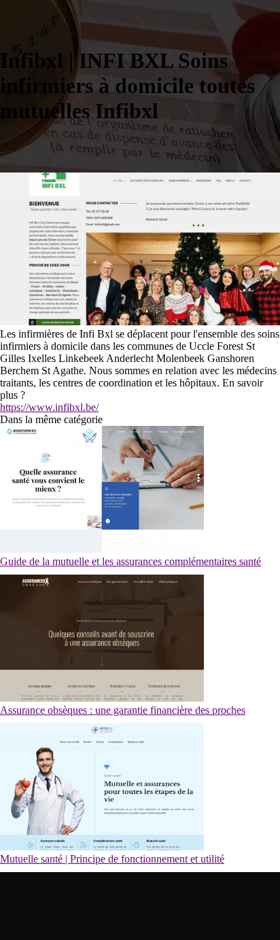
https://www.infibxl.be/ (49, 407)
